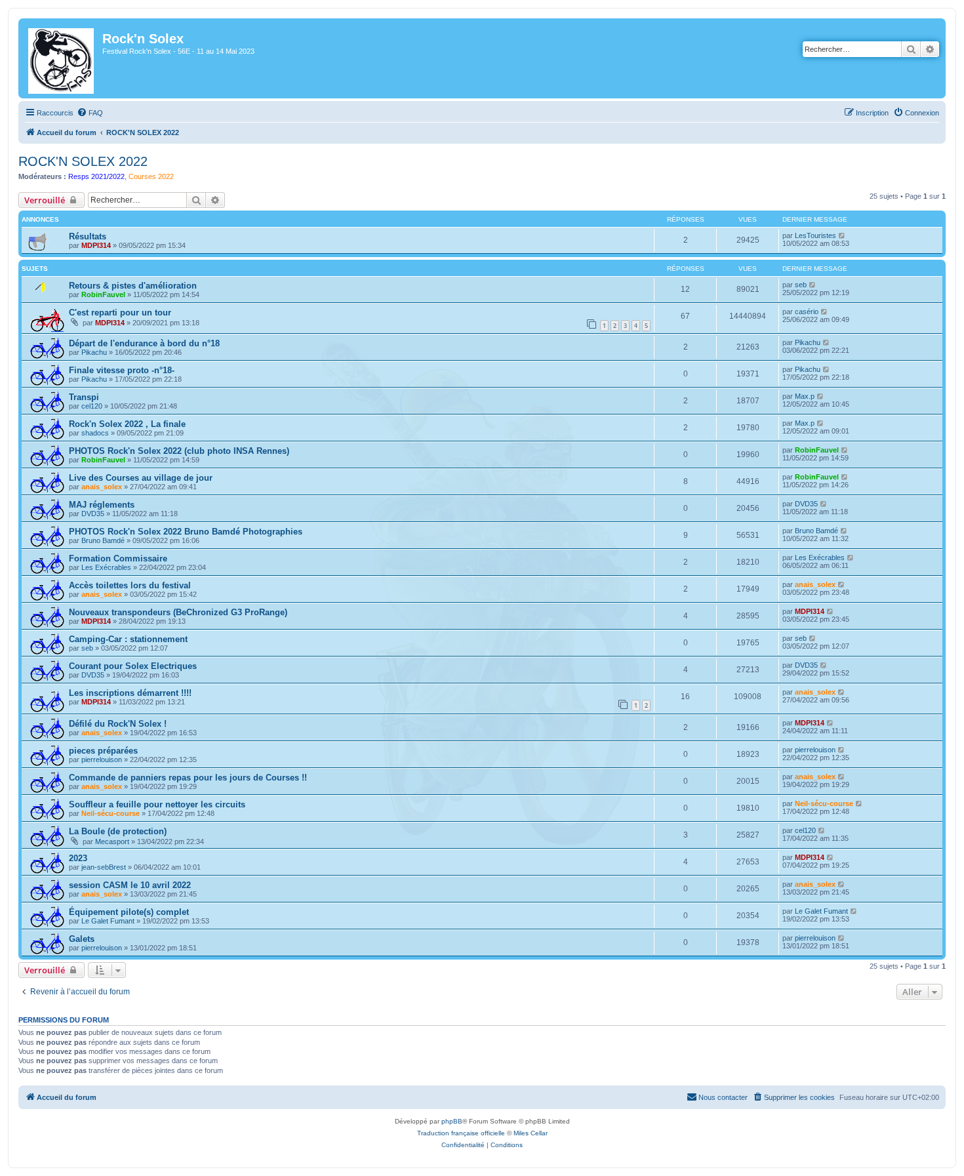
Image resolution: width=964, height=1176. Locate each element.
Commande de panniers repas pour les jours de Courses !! (188, 777)
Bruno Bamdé (103, 540)
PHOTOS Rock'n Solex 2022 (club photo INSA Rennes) (179, 451)
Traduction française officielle (461, 1133)
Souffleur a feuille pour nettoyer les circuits (157, 804)
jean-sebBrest (103, 867)
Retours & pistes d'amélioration (133, 286)
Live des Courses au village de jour (140, 478)
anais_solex (101, 487)
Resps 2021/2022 (96, 176)
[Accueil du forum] (62, 58)
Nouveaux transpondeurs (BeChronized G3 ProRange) (178, 612)
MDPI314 (96, 245)
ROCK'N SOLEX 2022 (83, 161)
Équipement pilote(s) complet (129, 912)
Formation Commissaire (118, 558)
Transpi (84, 397)
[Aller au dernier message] (842, 235)
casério (806, 311)
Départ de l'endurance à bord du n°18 (144, 343)
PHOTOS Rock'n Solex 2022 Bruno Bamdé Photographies (185, 532)
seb (801, 285)
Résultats (87, 236)
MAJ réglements (101, 505)
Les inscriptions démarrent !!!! (130, 693)
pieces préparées (103, 751)
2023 (78, 858)
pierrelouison (101, 759)
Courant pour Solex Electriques (133, 666)
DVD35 (92, 513)
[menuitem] (90, 113)
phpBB (451, 1121)
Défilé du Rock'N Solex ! (118, 724)
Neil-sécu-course (110, 813)
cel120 (91, 406)
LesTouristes (815, 235)
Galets (81, 939)
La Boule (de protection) (118, 831)
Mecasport (112, 841)
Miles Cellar (530, 1133)
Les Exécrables (106, 567)
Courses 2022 (151, 176)
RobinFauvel (103, 294)
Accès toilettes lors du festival (130, 585)
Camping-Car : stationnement (128, 639)
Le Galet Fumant (107, 921)
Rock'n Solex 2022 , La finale (127, 424)
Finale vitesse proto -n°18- (121, 370)
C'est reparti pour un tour (120, 312)
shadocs (95, 433)
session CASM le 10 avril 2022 (130, 885)
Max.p (804, 396)
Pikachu (94, 352)
